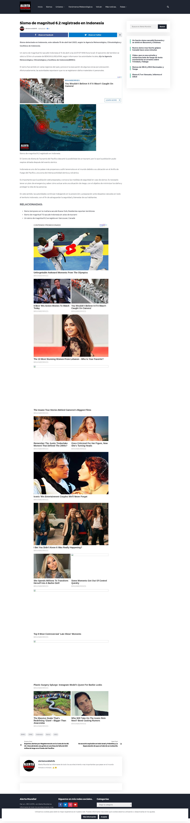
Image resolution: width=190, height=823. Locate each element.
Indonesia (39, 734)
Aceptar (104, 817)
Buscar (162, 27)
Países (122, 7)
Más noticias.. (111, 7)
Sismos (49, 7)
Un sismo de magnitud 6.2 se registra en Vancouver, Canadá (49, 218)
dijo (100, 56)
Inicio (40, 7)
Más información (89, 817)
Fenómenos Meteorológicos (80, 7)
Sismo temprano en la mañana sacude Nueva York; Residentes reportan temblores (59, 211)
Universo (59, 7)
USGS (55, 734)
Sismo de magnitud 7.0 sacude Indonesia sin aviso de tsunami (50, 215)
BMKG (23, 734)
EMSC (31, 734)
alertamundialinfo (31, 28)
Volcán (99, 7)
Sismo (48, 734)
